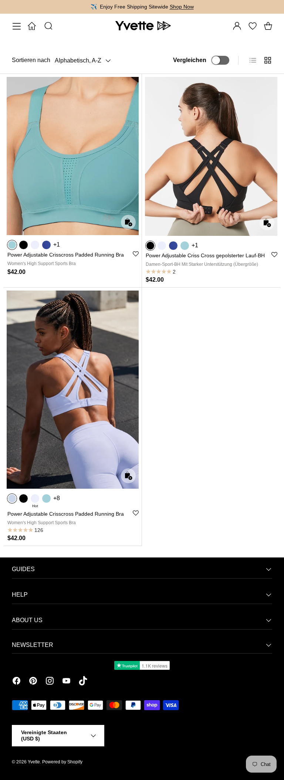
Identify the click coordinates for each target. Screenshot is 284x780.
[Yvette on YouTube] (66, 682)
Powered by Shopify (62, 761)
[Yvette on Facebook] (16, 682)
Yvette (34, 761)
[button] (268, 26)
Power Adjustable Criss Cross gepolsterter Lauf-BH (205, 255)
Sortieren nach (31, 60)
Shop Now (182, 7)
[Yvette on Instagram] (49, 682)
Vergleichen (189, 60)
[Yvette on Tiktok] (83, 682)
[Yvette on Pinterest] (33, 682)
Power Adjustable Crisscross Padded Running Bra (65, 255)
